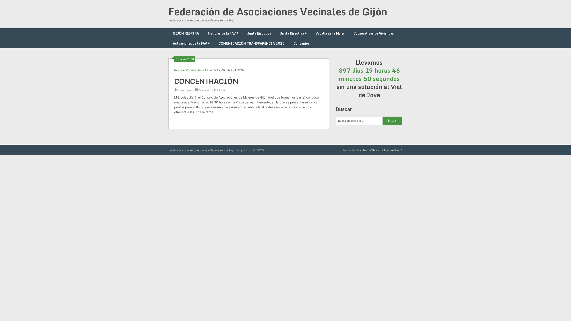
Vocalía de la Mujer (330, 33)
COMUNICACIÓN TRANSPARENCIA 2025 (252, 43)
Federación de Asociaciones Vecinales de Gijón (277, 12)
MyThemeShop (368, 150)
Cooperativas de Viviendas (374, 33)
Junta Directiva (292, 33)
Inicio (178, 70)
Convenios (301, 43)
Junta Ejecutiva (259, 33)
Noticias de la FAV (222, 33)
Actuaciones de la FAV (190, 43)
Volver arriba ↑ (392, 150)
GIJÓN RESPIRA (186, 33)
